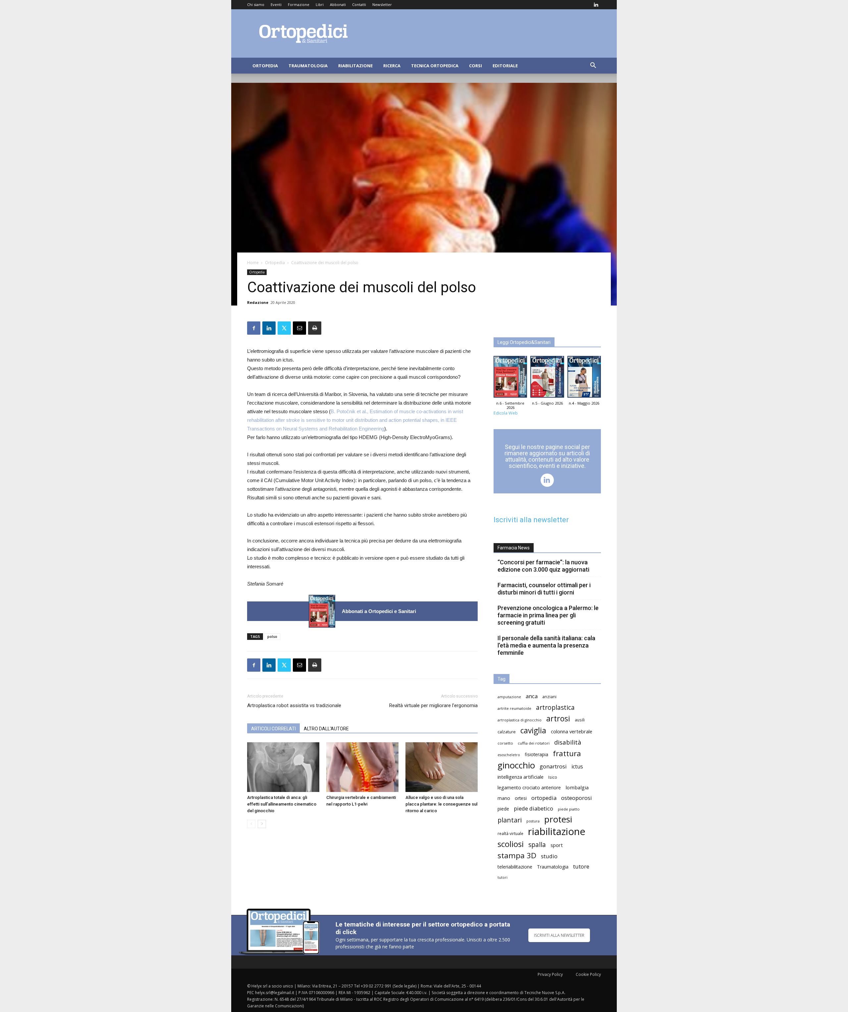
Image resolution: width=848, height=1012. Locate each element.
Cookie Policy (588, 974)
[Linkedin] (596, 4)
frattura (567, 753)
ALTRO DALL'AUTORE (326, 728)
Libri (320, 4)
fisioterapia (536, 754)
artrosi (558, 718)
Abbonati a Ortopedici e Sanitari (379, 611)
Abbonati (338, 4)
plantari (510, 819)
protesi (558, 819)
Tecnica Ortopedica (434, 66)
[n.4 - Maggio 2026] (584, 378)
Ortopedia (265, 66)
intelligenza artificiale (521, 776)
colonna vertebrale (571, 731)
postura (533, 821)
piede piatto (569, 809)
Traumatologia (308, 66)
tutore (581, 866)
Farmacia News (514, 547)
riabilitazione (556, 831)
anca (532, 696)
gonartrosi (553, 766)
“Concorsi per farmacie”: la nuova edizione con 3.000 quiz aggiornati (543, 566)
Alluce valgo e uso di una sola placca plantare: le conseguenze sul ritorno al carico (441, 804)
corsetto (505, 743)
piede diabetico (533, 808)
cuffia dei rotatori (534, 743)
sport (557, 845)
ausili (580, 719)
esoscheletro (509, 755)
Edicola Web (506, 413)
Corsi (475, 66)
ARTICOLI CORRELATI (273, 728)
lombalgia (577, 787)
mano (504, 798)
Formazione (298, 4)
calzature (507, 732)
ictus (577, 766)
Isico (552, 777)
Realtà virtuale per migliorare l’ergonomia (433, 705)
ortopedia (543, 797)
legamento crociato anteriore (529, 787)
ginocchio (516, 765)
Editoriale (505, 66)
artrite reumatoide (514, 708)
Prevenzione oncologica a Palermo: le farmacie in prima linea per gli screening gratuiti (548, 615)
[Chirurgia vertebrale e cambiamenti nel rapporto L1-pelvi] (362, 767)
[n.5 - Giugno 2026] (547, 378)
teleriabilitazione (515, 867)
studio (549, 856)
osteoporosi (576, 797)
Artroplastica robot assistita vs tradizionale (294, 705)
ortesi (521, 798)
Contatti (359, 4)
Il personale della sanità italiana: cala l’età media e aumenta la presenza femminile (546, 645)
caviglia (533, 730)
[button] (593, 66)
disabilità (567, 742)
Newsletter (382, 4)
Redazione (257, 302)
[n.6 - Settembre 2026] (322, 611)
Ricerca (391, 66)
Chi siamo (255, 4)
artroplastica (555, 707)
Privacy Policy (550, 974)
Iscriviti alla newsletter (531, 520)
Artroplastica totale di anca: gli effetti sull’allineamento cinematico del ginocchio (281, 804)
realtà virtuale (510, 833)
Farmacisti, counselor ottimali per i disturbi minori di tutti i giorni (544, 589)
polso (272, 636)
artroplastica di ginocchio (520, 720)
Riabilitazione (355, 66)
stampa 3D (517, 855)
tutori (502, 877)
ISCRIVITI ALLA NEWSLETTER (559, 935)
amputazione (509, 697)
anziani (549, 697)
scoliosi (511, 843)
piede (503, 809)
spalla (537, 844)
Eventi (276, 4)
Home (253, 262)
